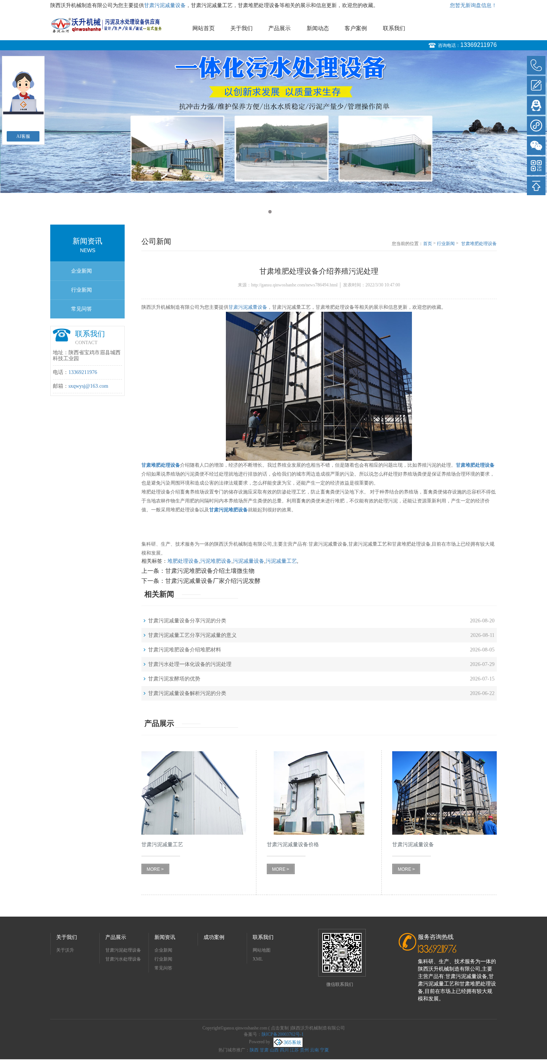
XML (258, 959)
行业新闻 (81, 290)
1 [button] (270, 211)
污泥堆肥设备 (215, 561)
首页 (427, 243)
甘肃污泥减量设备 (165, 5)
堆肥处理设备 (183, 561)
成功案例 (214, 937)
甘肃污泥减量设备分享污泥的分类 (187, 620)
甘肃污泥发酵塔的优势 (174, 679)
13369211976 (478, 45)
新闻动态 (318, 28)
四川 (284, 1050)
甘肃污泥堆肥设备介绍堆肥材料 (184, 650)
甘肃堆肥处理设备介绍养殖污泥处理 (479, 244)
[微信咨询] (536, 145)
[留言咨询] (536, 85)
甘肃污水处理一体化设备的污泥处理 (189, 664)
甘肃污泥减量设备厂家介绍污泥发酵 (212, 581)
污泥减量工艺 (281, 561)
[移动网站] (536, 165)
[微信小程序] (536, 125)
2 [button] (277, 211)
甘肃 (264, 1050)
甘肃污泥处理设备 (123, 950)
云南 (314, 1050)
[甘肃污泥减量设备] (444, 793)
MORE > (155, 869)
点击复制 (280, 1028)
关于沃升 (65, 950)
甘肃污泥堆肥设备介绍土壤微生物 (210, 571)
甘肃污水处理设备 (123, 959)
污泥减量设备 (248, 561)
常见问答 (81, 309)
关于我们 (241, 28)
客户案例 (356, 28)
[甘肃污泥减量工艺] (193, 793)
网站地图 (262, 950)
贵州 (304, 1050)
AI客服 (23, 136)
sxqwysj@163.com (88, 386)
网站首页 (203, 28)
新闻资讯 (164, 937)
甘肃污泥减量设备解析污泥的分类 (187, 693)
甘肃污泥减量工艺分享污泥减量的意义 (192, 635)
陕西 (254, 1050)
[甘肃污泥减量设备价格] (319, 793)
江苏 (294, 1050)
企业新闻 (81, 271)
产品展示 (279, 28)
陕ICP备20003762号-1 (283, 1034)
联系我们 (394, 28)
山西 (274, 1050)
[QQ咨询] (536, 105)
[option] (273, 121)
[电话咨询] (536, 65)
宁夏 (324, 1050)
